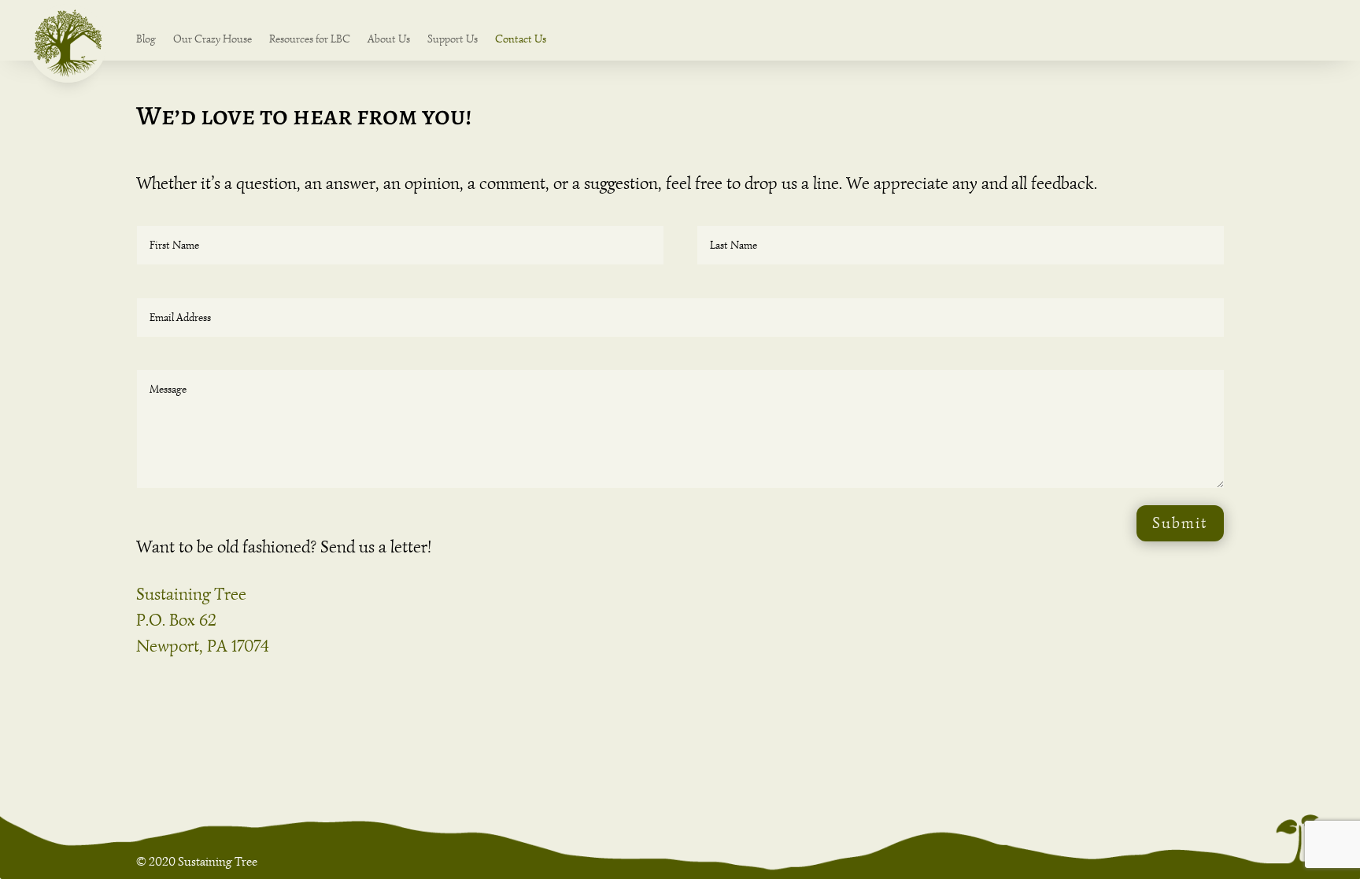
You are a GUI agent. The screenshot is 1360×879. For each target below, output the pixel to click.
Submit (1180, 523)
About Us (389, 40)
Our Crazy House (212, 40)
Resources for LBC (309, 40)
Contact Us (520, 40)
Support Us (452, 40)
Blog (146, 40)
